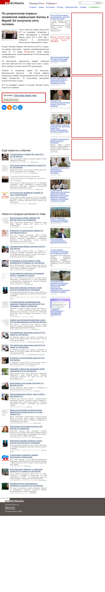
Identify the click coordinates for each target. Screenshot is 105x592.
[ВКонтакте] (4, 107)
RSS (20, 511)
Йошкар (27, 52)
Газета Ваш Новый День (25, 95)
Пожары (83, 7)
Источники (50, 7)
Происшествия (71, 7)
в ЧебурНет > (94, 7)
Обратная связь (10, 507)
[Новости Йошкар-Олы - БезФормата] (12, 2)
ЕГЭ (20, 32)
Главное (33, 7)
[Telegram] (14, 107)
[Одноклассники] (9, 107)
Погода (60, 7)
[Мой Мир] (20, 107)
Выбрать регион (10, 509)
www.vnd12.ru (9, 40)
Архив (41, 7)
